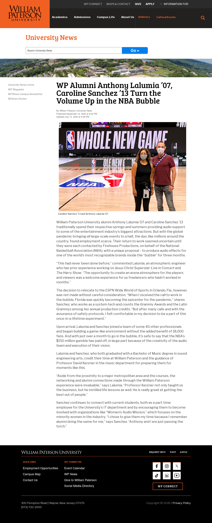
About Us (127, 17)
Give (138, 4)
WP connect (93, 4)
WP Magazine (16, 89)
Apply (150, 4)
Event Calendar (74, 468)
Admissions (82, 17)
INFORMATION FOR (176, 4)
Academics (60, 17)
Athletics (144, 17)
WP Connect (168, 486)
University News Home (21, 85)
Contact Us (30, 480)
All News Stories (17, 98)
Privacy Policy (182, 503)
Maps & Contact (118, 4)
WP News (70, 474)
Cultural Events (166, 17)
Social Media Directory (79, 485)
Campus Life (106, 17)
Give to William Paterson (80, 480)
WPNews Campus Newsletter (25, 94)
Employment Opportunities (40, 468)
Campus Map (32, 474)
